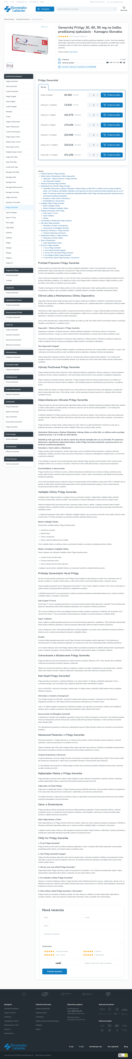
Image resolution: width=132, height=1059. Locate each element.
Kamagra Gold (11, 177)
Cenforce (9, 233)
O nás (6, 2)
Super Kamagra (11, 212)
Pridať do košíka (113, 95)
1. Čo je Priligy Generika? (52, 248)
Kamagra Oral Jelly (12, 192)
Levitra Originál (11, 106)
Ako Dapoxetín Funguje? (52, 181)
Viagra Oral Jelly (11, 197)
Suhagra (9, 248)
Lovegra (9, 280)
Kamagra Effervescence (14, 187)
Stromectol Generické (13, 340)
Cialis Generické (11, 86)
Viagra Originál (11, 96)
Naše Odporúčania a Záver (52, 243)
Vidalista (9, 238)
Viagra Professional (13, 122)
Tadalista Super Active (14, 152)
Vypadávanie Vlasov (11, 1021)
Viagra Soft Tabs (12, 157)
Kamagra (9, 111)
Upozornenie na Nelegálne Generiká (56, 228)
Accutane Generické (13, 317)
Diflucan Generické (12, 451)
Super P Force (11, 217)
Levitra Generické (12, 91)
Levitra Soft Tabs (12, 167)
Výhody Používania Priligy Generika (53, 183)
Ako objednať (33, 2)
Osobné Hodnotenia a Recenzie (54, 233)
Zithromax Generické (13, 345)
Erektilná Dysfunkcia (11, 1009)
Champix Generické (12, 370)
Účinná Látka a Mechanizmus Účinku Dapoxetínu (58, 176)
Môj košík (124, 10)
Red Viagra (10, 222)
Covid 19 (7, 1029)
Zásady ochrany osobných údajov (47, 1021)
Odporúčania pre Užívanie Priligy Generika (55, 186)
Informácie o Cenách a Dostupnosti (55, 225)
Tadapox (9, 258)
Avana (8, 117)
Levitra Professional (13, 132)
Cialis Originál (10, 101)
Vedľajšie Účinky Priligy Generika (52, 203)
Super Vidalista (48, 216)
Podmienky (40, 1017)
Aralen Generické (12, 330)
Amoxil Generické (12, 407)
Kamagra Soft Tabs (12, 172)
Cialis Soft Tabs (11, 162)
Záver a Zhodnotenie (48, 240)
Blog (42, 2)
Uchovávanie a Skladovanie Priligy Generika (56, 221)
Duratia (45, 218)
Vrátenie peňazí (41, 1013)
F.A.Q (81, 1047)
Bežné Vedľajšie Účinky (51, 206)
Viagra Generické (12, 81)
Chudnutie (7, 1017)
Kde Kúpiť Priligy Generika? (50, 223)
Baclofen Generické (13, 394)
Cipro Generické (11, 417)
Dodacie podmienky (43, 1009)
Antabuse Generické (13, 357)
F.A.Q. (12, 2)
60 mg (43, 87)
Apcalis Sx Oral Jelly (13, 202)
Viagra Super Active (13, 137)
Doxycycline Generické (14, 422)
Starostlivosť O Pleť (11, 1025)
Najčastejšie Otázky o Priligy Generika (54, 235)
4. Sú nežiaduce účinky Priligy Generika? (57, 255)
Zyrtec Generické (12, 439)
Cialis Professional (12, 127)
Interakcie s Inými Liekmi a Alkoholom (56, 198)
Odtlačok (39, 1025)
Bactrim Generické (12, 412)
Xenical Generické (12, 293)
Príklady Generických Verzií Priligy (52, 211)
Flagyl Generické (12, 427)
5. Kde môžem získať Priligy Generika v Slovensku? (61, 258)
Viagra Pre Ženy (10, 1013)
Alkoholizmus (9, 1033)
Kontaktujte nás (22, 2)
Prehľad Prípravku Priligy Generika (53, 174)
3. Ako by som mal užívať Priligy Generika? (58, 253)
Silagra (8, 243)
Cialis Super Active (12, 147)
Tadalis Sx (9, 263)
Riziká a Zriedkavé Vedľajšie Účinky (55, 208)
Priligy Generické (12, 207)
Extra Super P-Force (50, 213)
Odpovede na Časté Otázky (53, 238)
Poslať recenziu (54, 971)
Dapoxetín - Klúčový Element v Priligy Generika (60, 179)
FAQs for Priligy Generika (50, 245)
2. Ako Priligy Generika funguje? (54, 250)
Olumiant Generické (13, 335)
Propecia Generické (13, 305)
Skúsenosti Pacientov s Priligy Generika (55, 230)
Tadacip (8, 253)
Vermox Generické (12, 464)
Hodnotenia (47, 946)
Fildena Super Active (13, 142)
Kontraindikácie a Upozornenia (53, 201)
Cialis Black (10, 228)
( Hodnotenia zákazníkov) (78, 36)
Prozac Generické (12, 382)
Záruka (38, 1029)
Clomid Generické (12, 275)
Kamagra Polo (11, 182)
